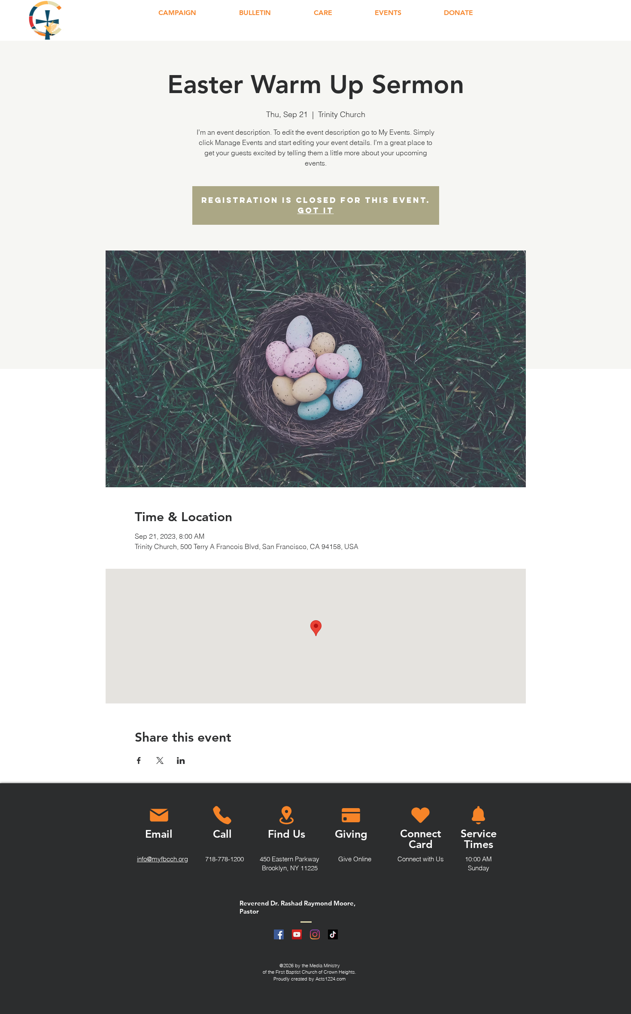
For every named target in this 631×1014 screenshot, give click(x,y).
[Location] (286, 815)
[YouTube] (297, 934)
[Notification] (478, 815)
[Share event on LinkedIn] (181, 760)
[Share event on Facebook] (139, 760)
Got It (315, 210)
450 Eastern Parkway (289, 859)
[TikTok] (333, 934)
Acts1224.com (331, 979)
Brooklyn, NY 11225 (290, 868)
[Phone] (221, 815)
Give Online (354, 859)
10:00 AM (478, 859)
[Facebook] (279, 934)
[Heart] (420, 815)
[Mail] (158, 815)
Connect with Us (420, 859)
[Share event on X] (160, 760)
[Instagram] (315, 934)
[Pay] (350, 815)
